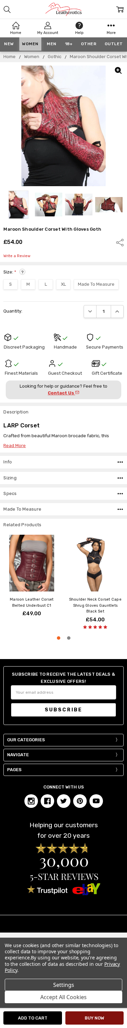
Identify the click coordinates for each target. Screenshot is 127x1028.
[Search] (7, 9)
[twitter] (63, 801)
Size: (13, 271)
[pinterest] (80, 801)
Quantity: (12, 311)
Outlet (114, 43)
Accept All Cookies (63, 997)
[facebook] (47, 801)
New (9, 43)
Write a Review (16, 256)
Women (30, 43)
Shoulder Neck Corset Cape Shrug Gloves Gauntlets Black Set (95, 605)
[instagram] (31, 801)
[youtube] (96, 801)
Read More (14, 445)
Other (89, 43)
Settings (63, 985)
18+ (69, 43)
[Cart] (120, 9)
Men (52, 43)
